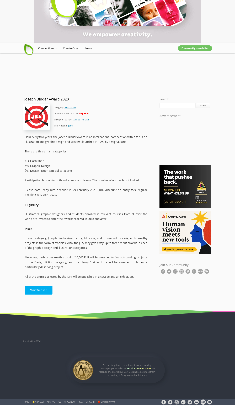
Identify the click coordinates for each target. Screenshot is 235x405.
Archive (51, 402)
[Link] (71, 125)
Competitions (46, 48)
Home (26, 402)
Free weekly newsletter (195, 48)
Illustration (70, 107)
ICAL (81, 402)
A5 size (85, 119)
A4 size (76, 119)
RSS (59, 402)
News (88, 48)
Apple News (70, 402)
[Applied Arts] (185, 207)
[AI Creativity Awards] (185, 253)
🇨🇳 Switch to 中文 (106, 402)
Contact (39, 402)
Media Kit (90, 402)
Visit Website (38, 290)
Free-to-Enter (71, 48)
